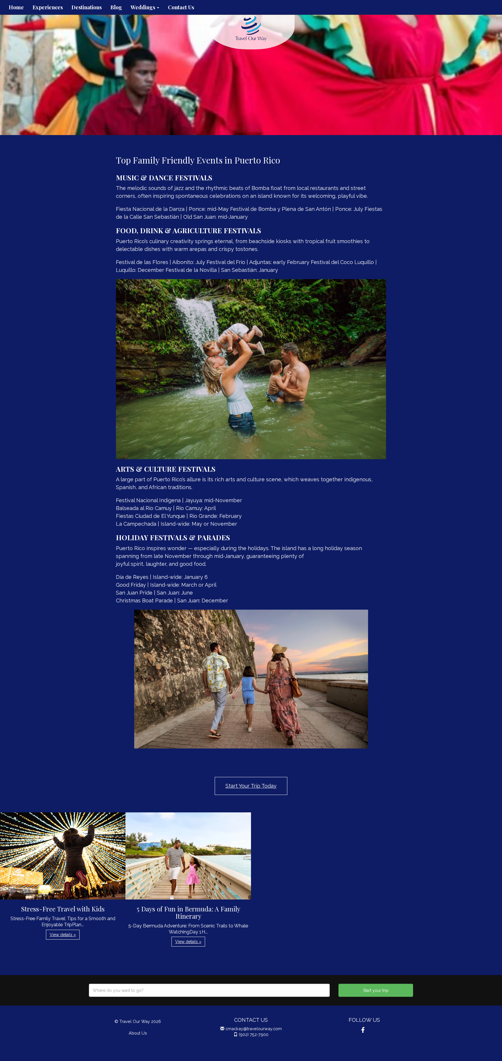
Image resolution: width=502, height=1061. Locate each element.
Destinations (86, 7)
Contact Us (181, 7)
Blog (116, 7)
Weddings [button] (143, 7)
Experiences (48, 7)
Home (16, 7)
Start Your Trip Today (251, 786)
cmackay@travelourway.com (253, 1028)
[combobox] (209, 990)
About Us (138, 1033)
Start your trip (375, 990)
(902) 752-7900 (253, 1034)
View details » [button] (63, 934)
